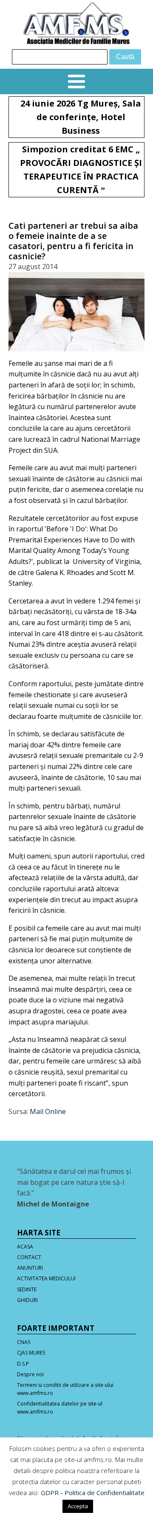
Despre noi (30, 1374)
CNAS (23, 1342)
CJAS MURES (31, 1352)
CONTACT (29, 1257)
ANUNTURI (30, 1267)
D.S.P (23, 1363)
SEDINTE (27, 1289)
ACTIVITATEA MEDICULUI (46, 1278)
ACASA (25, 1246)
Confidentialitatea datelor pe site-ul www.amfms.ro (59, 1407)
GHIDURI (27, 1300)
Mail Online (48, 1111)
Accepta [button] (78, 1506)
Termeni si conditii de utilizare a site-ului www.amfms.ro (65, 1389)
